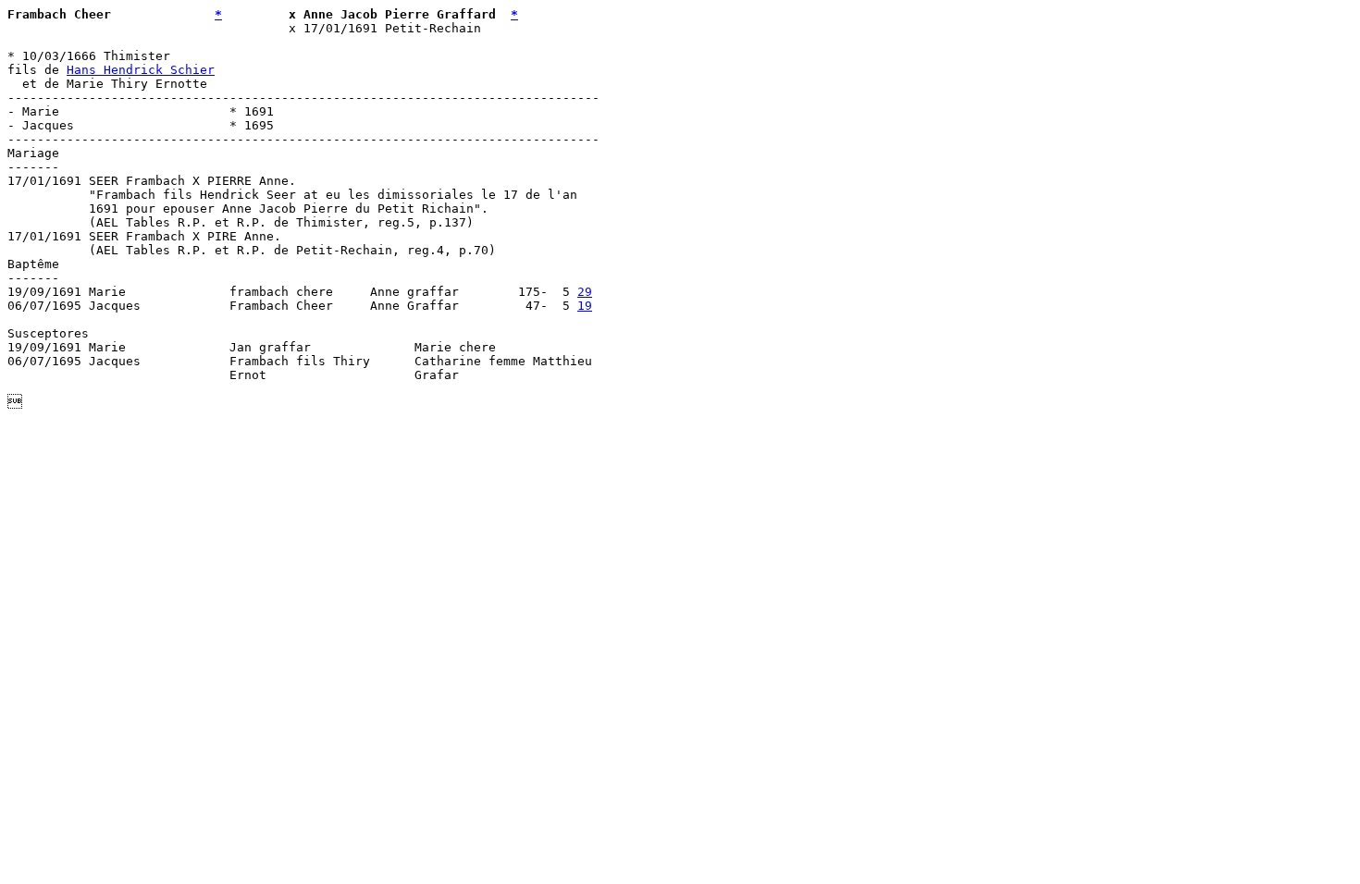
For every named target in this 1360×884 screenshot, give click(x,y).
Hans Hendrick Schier (141, 70)
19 (584, 306)
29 (584, 292)
